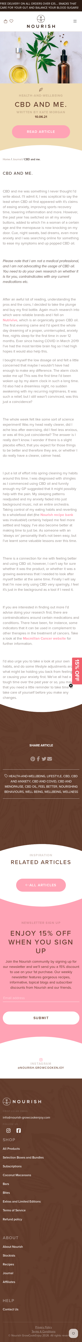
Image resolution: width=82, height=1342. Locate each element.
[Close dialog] (74, 633)
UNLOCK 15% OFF (41, 683)
